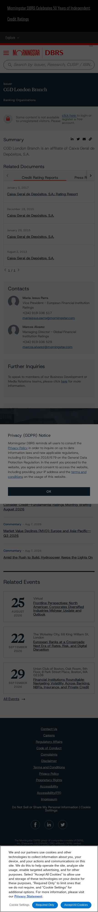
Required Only (45, 905)
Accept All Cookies (76, 905)
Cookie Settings (19, 905)
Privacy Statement (28, 896)
